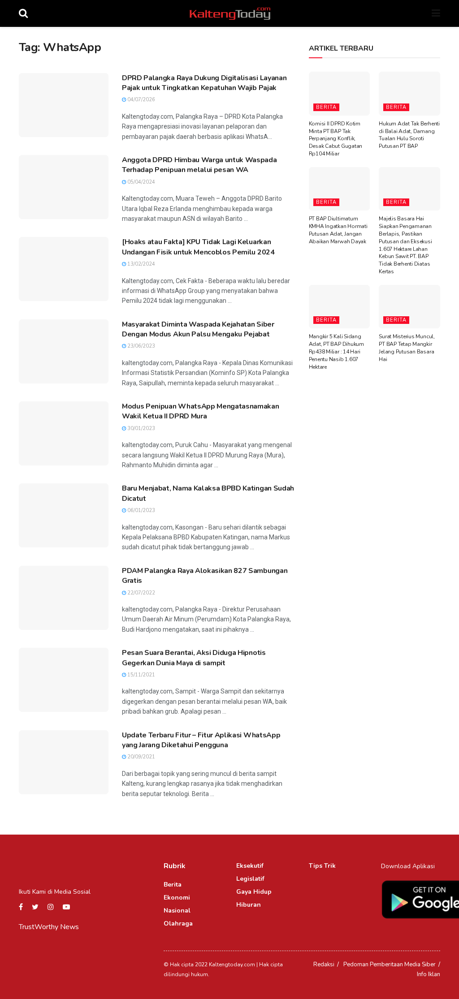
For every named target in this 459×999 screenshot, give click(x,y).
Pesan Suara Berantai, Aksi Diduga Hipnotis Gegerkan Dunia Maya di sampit (194, 657)
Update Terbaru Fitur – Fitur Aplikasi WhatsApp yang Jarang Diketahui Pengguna (201, 740)
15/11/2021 (140, 675)
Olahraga (178, 923)
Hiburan (248, 904)
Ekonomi (177, 897)
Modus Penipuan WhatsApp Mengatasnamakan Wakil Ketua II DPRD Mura (200, 411)
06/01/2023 (140, 510)
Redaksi (323, 964)
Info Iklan (428, 974)
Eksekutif (250, 865)
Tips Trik (322, 865)
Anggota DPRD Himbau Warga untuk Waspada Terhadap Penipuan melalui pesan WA (199, 165)
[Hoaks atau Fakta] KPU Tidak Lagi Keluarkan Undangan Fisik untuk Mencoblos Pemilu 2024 (198, 247)
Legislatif (250, 878)
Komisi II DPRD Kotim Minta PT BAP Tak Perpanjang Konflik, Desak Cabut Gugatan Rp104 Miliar (335, 138)
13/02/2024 (140, 264)
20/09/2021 (140, 757)
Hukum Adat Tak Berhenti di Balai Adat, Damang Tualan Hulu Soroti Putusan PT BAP (409, 135)
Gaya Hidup (254, 891)
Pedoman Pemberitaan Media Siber (389, 964)
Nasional (177, 910)
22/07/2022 (140, 593)
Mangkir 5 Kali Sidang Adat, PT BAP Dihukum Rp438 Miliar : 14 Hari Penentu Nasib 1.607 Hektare (336, 351)
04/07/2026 (140, 99)
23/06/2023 (140, 346)
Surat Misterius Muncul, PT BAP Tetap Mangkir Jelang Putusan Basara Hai (406, 347)
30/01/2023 (140, 428)
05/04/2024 (140, 182)
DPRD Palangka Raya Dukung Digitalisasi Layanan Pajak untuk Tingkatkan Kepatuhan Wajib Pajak (204, 83)
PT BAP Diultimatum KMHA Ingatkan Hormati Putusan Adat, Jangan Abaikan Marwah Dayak (338, 230)
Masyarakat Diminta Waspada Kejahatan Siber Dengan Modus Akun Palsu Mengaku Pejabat (198, 329)
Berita (326, 107)
